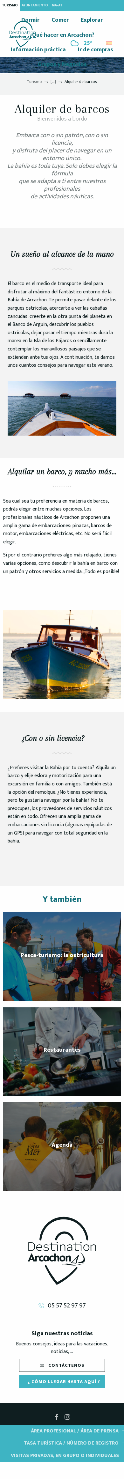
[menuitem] (22, 34)
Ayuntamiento (35, 5)
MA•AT (57, 5)
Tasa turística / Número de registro (71, 1443)
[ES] (109, 43)
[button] (109, 41)
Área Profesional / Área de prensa (75, 1431)
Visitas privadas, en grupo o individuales (65, 1455)
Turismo (10, 5)
